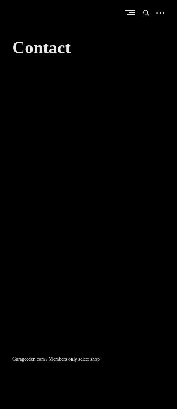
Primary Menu (132, 12)
